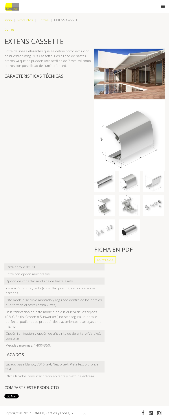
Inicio (8, 20)
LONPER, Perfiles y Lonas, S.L (53, 413)
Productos (25, 20)
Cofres (44, 20)
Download (105, 260)
